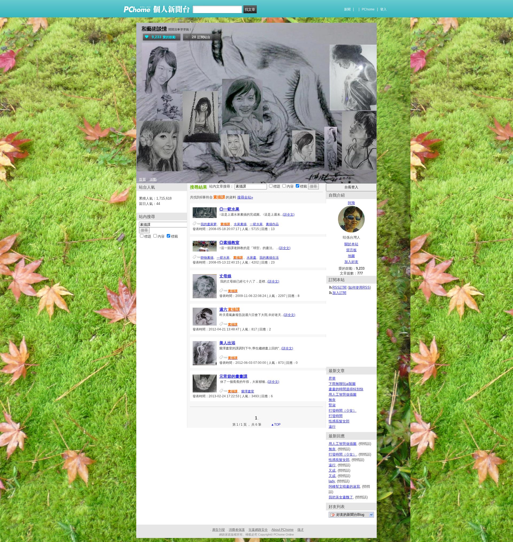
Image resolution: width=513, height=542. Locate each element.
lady (332, 481)
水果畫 (251, 257)
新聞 (347, 9)
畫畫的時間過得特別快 (346, 389)
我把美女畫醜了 (341, 497)
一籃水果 (256, 224)
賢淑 (332, 405)
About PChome (282, 530)
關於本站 (351, 244)
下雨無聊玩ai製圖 (342, 384)
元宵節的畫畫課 (233, 376)
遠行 (332, 427)
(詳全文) (288, 214)
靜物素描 (207, 257)
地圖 (351, 256)
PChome (368, 9)
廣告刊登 (218, 530)
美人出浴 (227, 343)
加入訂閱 (339, 293)
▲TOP (275, 424)
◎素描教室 (229, 242)
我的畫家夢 (209, 224)
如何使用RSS (359, 287)
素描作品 (272, 224)
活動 (153, 179)
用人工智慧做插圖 (342, 394)
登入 (383, 9)
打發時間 (336, 416)
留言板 (351, 250)
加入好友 (351, 262)
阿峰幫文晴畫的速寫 (344, 486)
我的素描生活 (269, 257)
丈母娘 (225, 276)
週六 (229, 309)
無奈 (332, 400)
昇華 (332, 378)
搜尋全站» (245, 197)
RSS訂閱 (339, 287)
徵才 (300, 530)
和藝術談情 (154, 29)
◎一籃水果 (229, 209)
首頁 (142, 179)
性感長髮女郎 (339, 421)
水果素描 (240, 224)
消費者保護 (237, 530)
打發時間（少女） (342, 411)
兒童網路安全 (258, 530)
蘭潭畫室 (247, 391)
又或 (332, 470)
